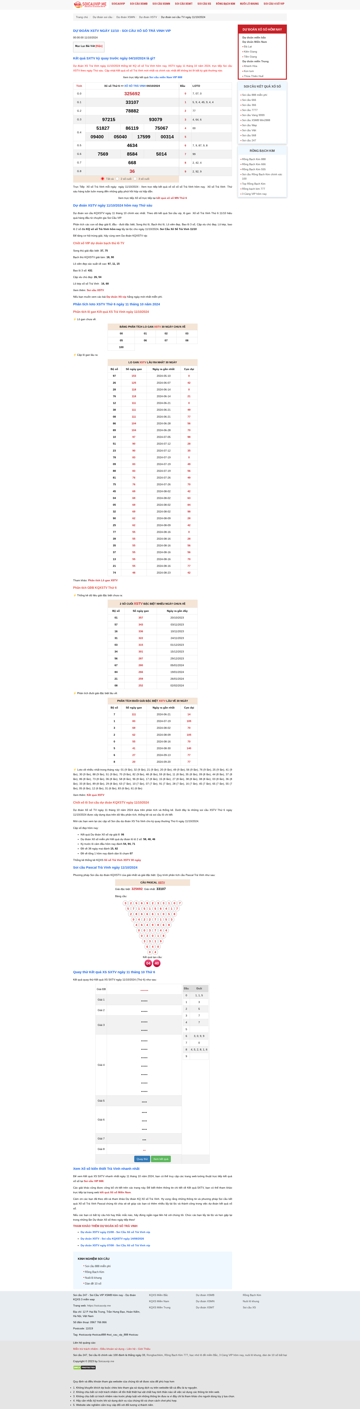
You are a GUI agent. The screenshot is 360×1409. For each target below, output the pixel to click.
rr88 (112, 1375)
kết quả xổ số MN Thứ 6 (171, 197)
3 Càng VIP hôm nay (254, 193)
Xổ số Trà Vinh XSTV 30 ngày (122, 859)
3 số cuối (144, 178)
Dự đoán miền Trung (255, 61)
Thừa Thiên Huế (253, 76)
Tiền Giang (250, 56)
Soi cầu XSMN (161, 3)
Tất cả (110, 178)
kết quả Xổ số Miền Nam (115, 1192)
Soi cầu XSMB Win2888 (256, 120)
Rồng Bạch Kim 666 (254, 164)
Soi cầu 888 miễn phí (98, 1266)
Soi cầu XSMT (184, 3)
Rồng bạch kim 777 (253, 188)
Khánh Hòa (250, 65)
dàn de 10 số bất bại (274, 1355)
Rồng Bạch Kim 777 (176, 1355)
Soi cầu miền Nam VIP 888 (165, 77)
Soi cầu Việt (249, 130)
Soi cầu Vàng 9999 (253, 115)
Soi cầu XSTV (95, 290)
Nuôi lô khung (249, 3)
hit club (77, 1375)
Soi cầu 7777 (250, 110)
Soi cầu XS (204, 3)
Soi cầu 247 (249, 140)
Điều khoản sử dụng (112, 1348)
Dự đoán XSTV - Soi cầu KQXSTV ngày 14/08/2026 (112, 1238)
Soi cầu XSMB (139, 3)
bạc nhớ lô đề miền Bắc (204, 1355)
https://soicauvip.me (99, 1305)
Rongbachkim (155, 1355)
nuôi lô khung (253, 1355)
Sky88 (106, 1375)
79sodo (86, 1375)
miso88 (126, 1375)
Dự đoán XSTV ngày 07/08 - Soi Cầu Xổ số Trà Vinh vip (115, 1245)
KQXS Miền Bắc (158, 1295)
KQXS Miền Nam (159, 1301)
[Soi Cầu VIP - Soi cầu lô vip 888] (91, 5)
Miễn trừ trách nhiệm (85, 1348)
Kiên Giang (250, 51)
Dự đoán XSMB (205, 1295)
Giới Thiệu (144, 1348)
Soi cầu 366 (249, 104)
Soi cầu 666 (249, 99)
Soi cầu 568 (249, 135)
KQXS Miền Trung (159, 1307)
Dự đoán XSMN (205, 1301)
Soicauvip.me (106, 1361)
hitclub (136, 1375)
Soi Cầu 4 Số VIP (274, 3)
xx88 (119, 1375)
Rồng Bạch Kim (225, 3)
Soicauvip (118, 3)
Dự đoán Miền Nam (254, 41)
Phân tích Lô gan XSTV (103, 580)
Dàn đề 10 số (93, 1283)
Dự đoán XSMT (205, 1307)
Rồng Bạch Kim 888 (254, 159)
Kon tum (249, 71)
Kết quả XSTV (95, 794)
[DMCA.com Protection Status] (84, 1368)
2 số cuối (126, 178)
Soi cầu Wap (249, 125)
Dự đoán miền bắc (254, 37)
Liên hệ (131, 1348)
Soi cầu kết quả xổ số (262, 86)
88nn (95, 1375)
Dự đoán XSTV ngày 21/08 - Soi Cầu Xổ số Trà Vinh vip (115, 1232)
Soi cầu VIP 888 (94, 1181)
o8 (100, 1375)
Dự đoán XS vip (116, 296)
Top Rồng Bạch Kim (254, 183)
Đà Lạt (248, 46)
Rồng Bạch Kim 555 (254, 169)
